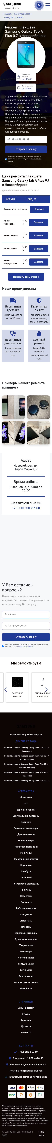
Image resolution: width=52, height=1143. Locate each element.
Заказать (39, 209)
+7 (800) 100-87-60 (26, 508)
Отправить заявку (26, 149)
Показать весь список (26, 276)
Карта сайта (41, 1133)
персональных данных (26, 647)
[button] (6, 690)
